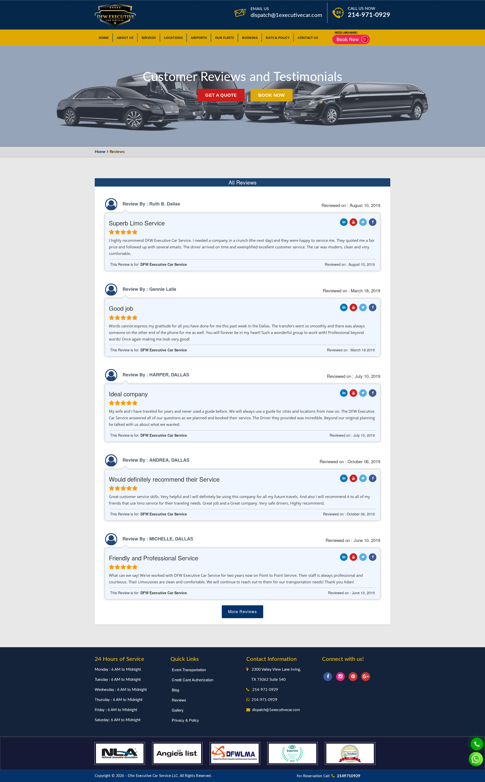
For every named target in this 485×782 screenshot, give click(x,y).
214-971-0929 (369, 15)
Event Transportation (189, 669)
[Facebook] (372, 222)
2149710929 (347, 776)
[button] (148, 38)
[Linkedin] (353, 222)
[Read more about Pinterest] (353, 676)
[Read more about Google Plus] (365, 676)
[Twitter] (363, 222)
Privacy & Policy (185, 720)
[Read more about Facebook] (328, 676)
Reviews (179, 699)
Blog (175, 689)
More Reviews (242, 611)
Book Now (271, 95)
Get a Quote (221, 95)
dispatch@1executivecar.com (286, 15)
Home (100, 152)
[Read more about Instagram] (341, 676)
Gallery (178, 710)
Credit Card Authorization (192, 679)
